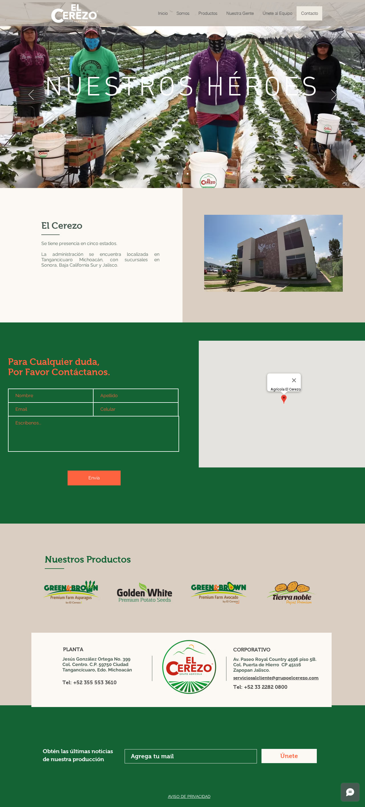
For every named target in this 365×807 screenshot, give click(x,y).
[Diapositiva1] (177, 174)
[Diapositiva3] (187, 174)
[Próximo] (333, 95)
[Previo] (31, 95)
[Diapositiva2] (182, 174)
